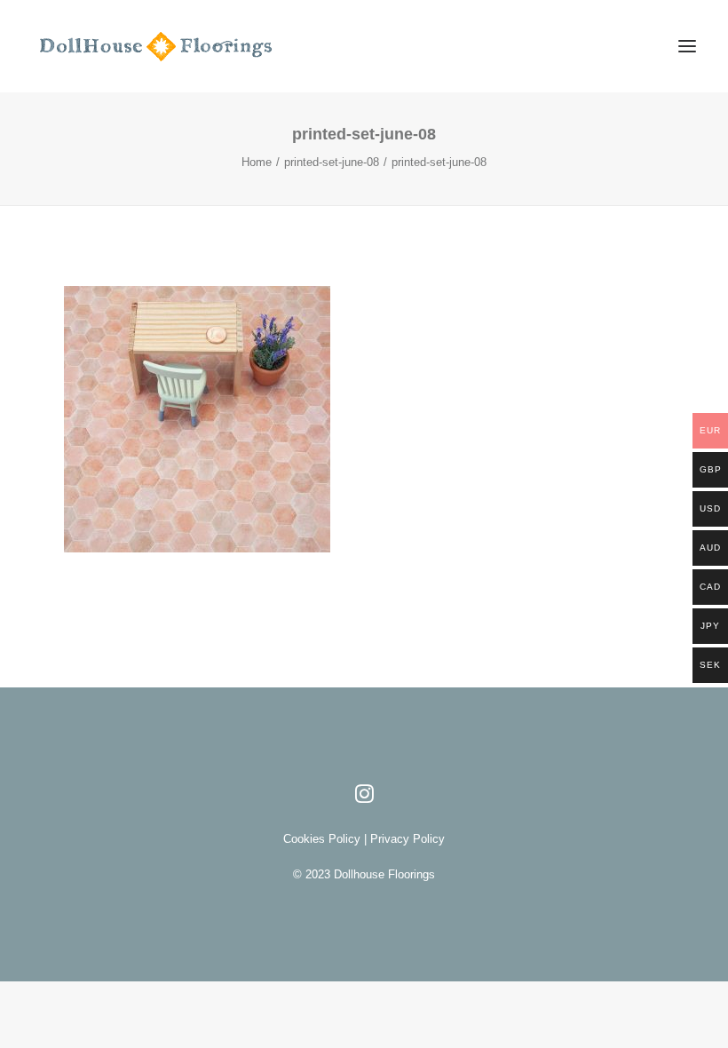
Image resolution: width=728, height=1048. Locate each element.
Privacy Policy (406, 839)
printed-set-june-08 (331, 162)
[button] (687, 46)
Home (256, 162)
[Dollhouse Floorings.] (179, 46)
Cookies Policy (323, 839)
